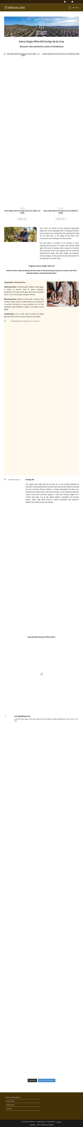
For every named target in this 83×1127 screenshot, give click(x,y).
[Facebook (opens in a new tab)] (9, 2)
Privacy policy (10, 1101)
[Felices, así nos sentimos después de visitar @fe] (51, 933)
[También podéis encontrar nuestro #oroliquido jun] (32, 735)
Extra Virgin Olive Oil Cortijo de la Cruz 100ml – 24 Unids (22, 212)
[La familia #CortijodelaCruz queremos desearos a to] (51, 735)
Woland (51, 1125)
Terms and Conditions (13, 1097)
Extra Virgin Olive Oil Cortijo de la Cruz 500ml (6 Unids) (61, 212)
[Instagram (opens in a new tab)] (13, 2)
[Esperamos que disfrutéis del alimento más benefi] (70, 1027)
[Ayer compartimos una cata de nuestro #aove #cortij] (51, 1045)
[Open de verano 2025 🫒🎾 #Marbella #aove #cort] (32, 907)
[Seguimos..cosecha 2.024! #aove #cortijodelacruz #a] (51, 978)
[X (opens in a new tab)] (5, 2)
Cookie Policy (10, 1105)
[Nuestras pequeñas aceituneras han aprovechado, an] (51, 796)
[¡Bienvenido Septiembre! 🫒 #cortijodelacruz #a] (32, 783)
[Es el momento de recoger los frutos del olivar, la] (70, 982)
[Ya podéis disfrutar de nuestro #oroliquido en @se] (13, 734)
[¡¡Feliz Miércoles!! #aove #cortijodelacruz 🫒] (13, 919)
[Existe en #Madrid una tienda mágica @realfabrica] (70, 929)
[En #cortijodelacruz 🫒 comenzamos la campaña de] (13, 791)
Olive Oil (22, 208)
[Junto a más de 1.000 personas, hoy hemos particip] (70, 746)
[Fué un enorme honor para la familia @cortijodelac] (70, 836)
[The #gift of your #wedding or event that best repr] (13, 987)
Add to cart (22, 219)
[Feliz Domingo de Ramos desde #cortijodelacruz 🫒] (32, 981)
